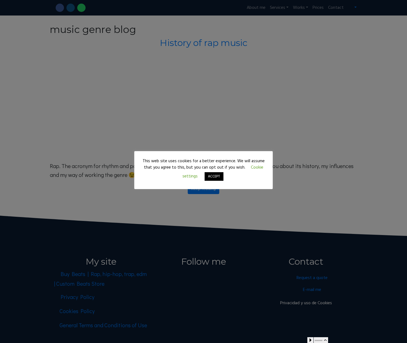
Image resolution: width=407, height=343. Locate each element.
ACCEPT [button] (214, 176)
